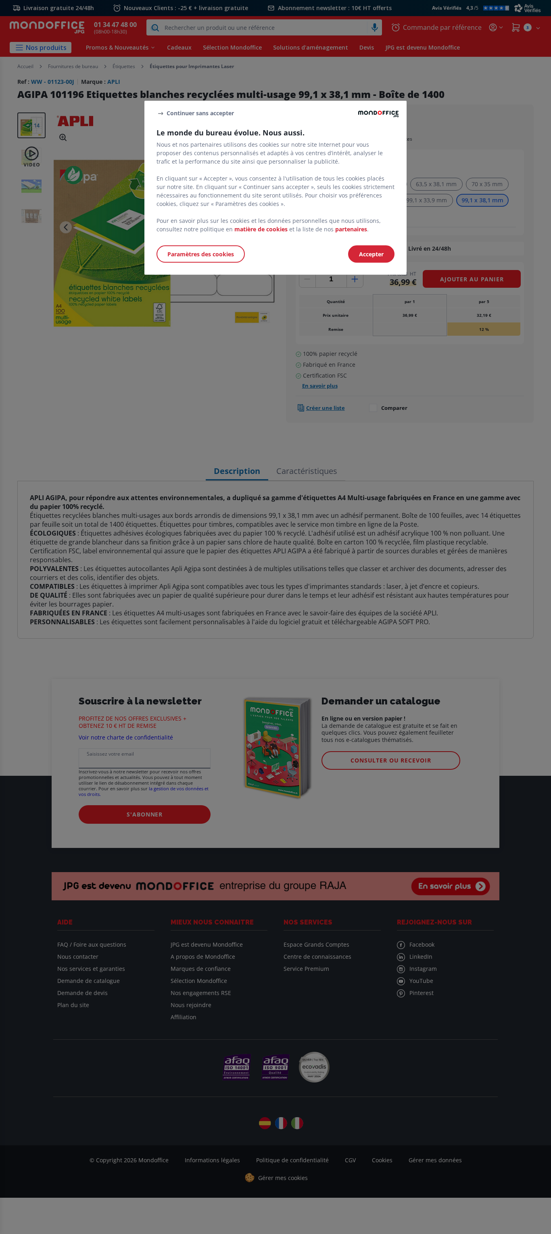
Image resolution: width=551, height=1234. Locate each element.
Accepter (371, 254)
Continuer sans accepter (200, 113)
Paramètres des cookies (200, 254)
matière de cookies (261, 229)
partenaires (351, 229)
